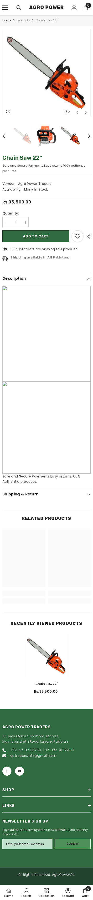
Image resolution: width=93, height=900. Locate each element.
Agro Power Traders (35, 183)
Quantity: (10, 213)
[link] (77, 236)
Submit (73, 844)
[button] (77, 112)
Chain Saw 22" (46, 684)
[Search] (19, 8)
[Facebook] (6, 771)
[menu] (5, 8)
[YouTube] (19, 771)
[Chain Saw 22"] (46, 656)
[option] (46, 72)
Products (23, 20)
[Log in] (74, 7)
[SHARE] (87, 236)
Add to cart (36, 236)
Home (6, 20)
